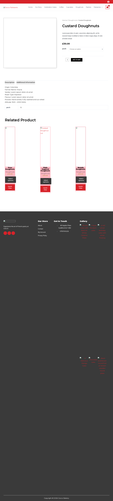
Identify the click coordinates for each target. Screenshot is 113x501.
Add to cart (77, 60)
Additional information (26, 82)
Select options (10, 179)
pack (64, 49)
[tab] (9, 82)
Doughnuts (72, 20)
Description (9, 82)
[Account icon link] (108, 2)
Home (64, 20)
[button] (40, 225)
